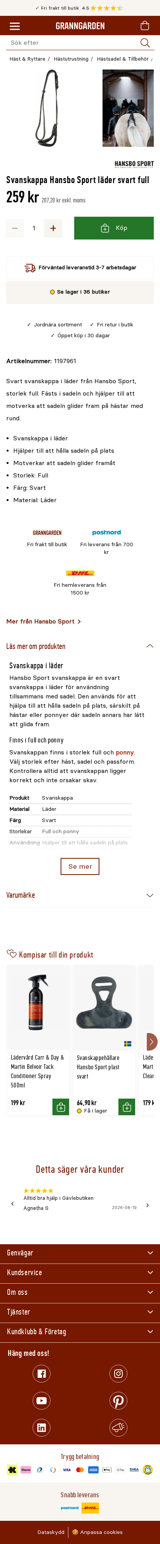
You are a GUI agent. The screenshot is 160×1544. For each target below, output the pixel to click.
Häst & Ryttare (27, 59)
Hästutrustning (71, 59)
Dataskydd (50, 1532)
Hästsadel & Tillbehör (123, 59)
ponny (125, 752)
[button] (108, 8)
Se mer (80, 866)
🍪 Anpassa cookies (97, 1532)
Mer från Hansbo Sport (40, 621)
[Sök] (145, 42)
